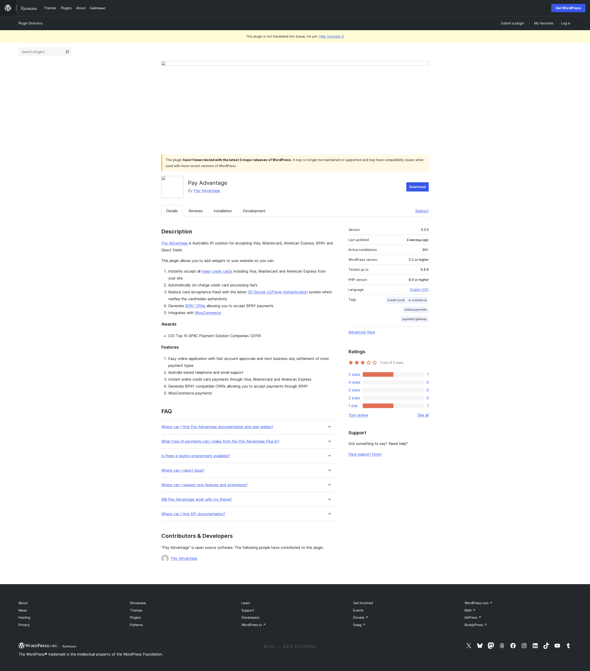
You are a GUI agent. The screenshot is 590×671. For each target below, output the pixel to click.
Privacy (24, 625)
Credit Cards (396, 300)
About (23, 603)
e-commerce (418, 300)
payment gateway (414, 319)
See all (423, 415)
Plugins (135, 617)
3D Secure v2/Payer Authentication (278, 292)
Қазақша (69, 646)
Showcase (138, 603)
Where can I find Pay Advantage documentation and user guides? (217, 427)
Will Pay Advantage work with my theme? (196, 499)
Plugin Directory (30, 23)
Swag (359, 625)
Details (172, 211)
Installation (223, 211)
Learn (246, 603)
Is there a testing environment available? (195, 456)
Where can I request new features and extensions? (204, 485)
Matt (470, 610)
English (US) (419, 289)
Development (254, 211)
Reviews (196, 211)
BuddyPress (476, 625)
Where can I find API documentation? (193, 514)
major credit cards (217, 271)
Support (422, 211)
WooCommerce (208, 312)
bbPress (473, 617)
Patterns (136, 625)
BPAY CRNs (195, 305)
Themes (136, 610)
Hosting (24, 617)
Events (358, 610)
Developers (251, 617)
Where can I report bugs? (182, 470)
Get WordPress (568, 8)
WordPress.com (479, 603)
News (22, 610)
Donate (360, 617)
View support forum (365, 454)
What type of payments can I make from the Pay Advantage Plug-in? (220, 441)
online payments (415, 309)
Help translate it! (331, 36)
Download (417, 187)
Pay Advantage (207, 190)
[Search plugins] (67, 51)
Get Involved (363, 603)
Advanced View (361, 332)
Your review (358, 415)
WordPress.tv (254, 625)
